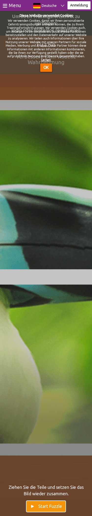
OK (46, 67)
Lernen (46, 59)
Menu (15, 5)
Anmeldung (79, 5)
